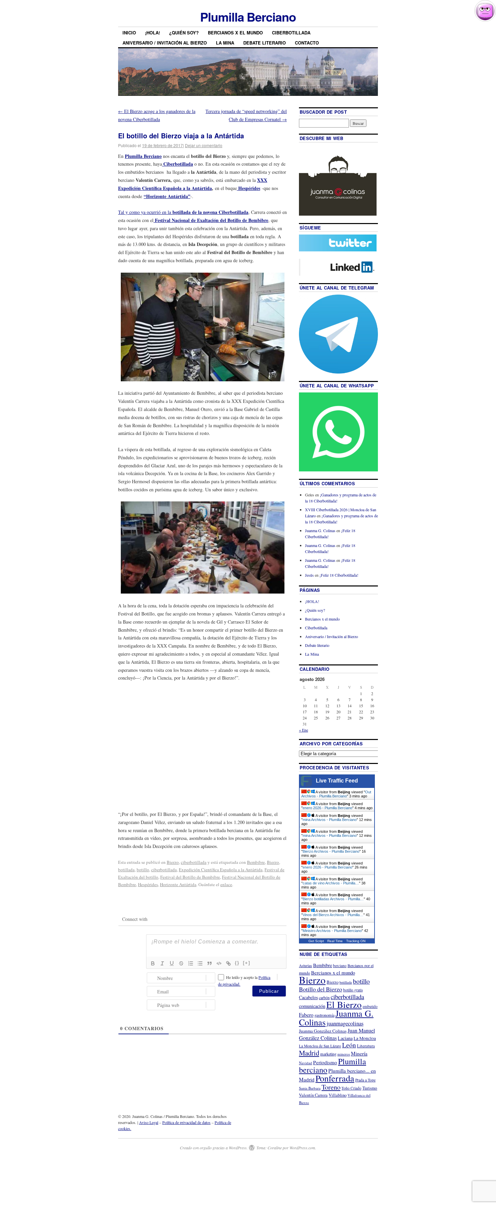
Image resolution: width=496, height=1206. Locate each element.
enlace (226, 884)
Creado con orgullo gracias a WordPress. (214, 1147)
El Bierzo (344, 1004)
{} (237, 962)
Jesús (309, 575)
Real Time (335, 941)
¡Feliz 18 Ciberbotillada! (339, 575)
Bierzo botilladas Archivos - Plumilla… (333, 899)
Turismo (369, 1088)
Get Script (316, 941)
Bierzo (173, 862)
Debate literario (264, 42)
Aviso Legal (148, 1122)
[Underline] (171, 963)
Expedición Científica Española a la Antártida (221, 870)
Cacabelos (308, 997)
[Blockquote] (209, 963)
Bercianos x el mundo (235, 32)
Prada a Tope (365, 1079)
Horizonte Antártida (178, 884)
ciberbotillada (193, 862)
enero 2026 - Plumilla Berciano (327, 808)
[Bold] (153, 963)
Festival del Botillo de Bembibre (190, 877)
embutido (370, 1006)
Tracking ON (355, 941)
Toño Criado (351, 1088)
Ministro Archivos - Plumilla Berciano (332, 931)
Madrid (309, 1053)
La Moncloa (365, 1038)
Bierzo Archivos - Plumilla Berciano (331, 851)
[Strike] (181, 963)
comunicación (312, 1006)
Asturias (305, 965)
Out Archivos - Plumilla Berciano (336, 794)
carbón (324, 997)
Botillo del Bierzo (320, 989)
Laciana (345, 1038)
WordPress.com (302, 1147)
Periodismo (325, 1062)
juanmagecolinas (345, 1023)
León (349, 1044)
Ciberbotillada (291, 32)
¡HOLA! (152, 32)
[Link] (228, 963)
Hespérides (248, 188)
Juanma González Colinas (323, 1031)
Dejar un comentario (203, 145)
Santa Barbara (310, 1088)
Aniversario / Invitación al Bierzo (164, 42)
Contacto (307, 42)
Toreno (331, 1087)
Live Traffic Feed (337, 781)
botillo (143, 870)
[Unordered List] (200, 963)
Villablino (338, 1095)
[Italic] (162, 963)
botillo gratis (353, 989)
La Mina (225, 42)
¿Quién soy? (184, 32)
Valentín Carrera (313, 1095)
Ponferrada (334, 1078)
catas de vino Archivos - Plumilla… (331, 883)
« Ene (303, 730)
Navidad (305, 1062)
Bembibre (256, 862)
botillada (126, 870)
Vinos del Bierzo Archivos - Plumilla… (333, 915)
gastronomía (324, 1015)
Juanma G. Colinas (320, 530)
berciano (340, 965)
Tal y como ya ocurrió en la (183, 212)
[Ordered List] (190, 963)
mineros (343, 1054)
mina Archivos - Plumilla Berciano (330, 820)
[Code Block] (219, 963)
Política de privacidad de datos (186, 1122)
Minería (359, 1053)
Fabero (306, 1014)
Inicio (129, 32)
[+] (246, 962)
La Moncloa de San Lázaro (320, 1045)
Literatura (366, 1046)
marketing (328, 1054)
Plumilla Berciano (248, 16)
